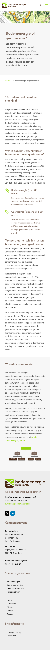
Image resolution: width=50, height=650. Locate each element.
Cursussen (11, 603)
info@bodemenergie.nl (17, 560)
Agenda (10, 614)
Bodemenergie (13, 581)
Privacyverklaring (14, 632)
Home (9, 600)
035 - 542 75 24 (14, 564)
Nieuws (10, 607)
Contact (10, 610)
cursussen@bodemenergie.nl (17, 503)
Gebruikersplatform (15, 588)
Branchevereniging (15, 585)
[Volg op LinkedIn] (12, 513)
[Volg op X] (7, 513)
